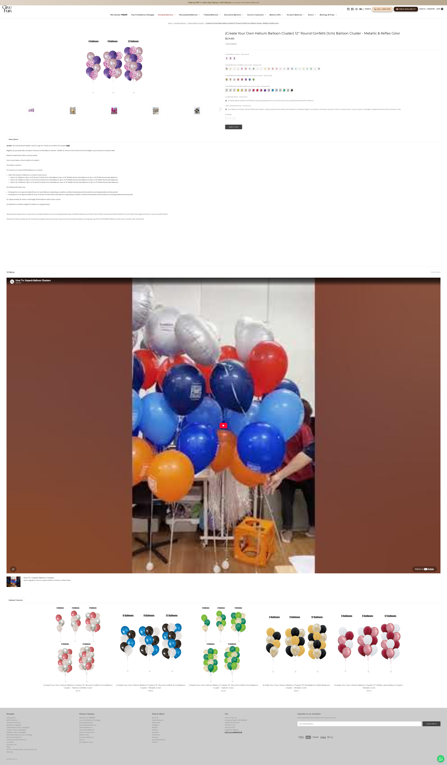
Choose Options (78, 646)
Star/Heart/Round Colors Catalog (19, 735)
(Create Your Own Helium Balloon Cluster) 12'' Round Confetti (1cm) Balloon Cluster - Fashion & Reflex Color (78, 686)
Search (368, 9)
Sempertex (156, 723)
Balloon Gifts (275, 15)
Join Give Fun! (12, 745)
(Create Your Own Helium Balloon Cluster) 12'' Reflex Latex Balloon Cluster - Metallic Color (369, 686)
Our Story (10, 742)
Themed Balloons (211, 15)
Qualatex (155, 732)
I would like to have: (237, 54)
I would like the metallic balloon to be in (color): (247, 86)
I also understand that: (238, 106)
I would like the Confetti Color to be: (243, 65)
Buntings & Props (327, 15)
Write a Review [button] (231, 44)
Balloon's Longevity (14, 725)
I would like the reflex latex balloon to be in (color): (248, 75)
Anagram (155, 725)
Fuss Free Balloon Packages (142, 15)
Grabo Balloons (158, 720)
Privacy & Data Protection (17, 740)
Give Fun (155, 718)
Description (13, 139)
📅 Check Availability (406, 9)
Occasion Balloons (294, 15)
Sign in (422, 9)
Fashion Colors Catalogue (16, 730)
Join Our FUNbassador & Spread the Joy (22, 749)
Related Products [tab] (16, 600)
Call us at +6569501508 (233, 732)
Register (431, 9)
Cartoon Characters (255, 15)
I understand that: (236, 97)
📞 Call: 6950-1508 (382, 9)
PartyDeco (156, 735)
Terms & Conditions (14, 737)
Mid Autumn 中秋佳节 (118, 15)
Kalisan (155, 730)
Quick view (76, 642)
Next (220, 109)
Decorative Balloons (232, 15)
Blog (8, 747)
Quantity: (228, 114)
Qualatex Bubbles (158, 740)
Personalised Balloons (188, 15)
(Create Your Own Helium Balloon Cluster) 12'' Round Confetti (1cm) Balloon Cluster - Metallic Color (150, 686)
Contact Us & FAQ (13, 723)
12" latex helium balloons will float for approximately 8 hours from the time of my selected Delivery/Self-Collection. (271, 101)
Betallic (155, 727)
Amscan (155, 737)
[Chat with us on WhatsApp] (440, 758)
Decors (311, 15)
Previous (8, 109)
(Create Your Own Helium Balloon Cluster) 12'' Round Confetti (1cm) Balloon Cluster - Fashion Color (223, 686)
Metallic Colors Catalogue (16, 732)
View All (154, 742)
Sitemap (10, 752)
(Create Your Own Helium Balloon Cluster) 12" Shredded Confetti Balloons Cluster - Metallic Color (296, 686)
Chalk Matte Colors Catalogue (18, 727)
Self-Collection (12, 720)
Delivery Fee (11, 718)
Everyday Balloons (165, 15)
